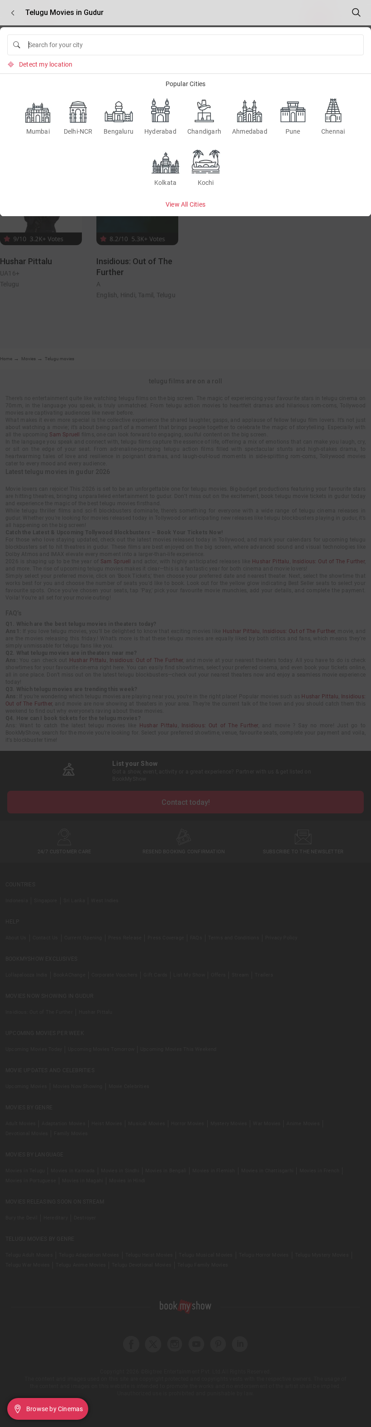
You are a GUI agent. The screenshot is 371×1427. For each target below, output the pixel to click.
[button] (12, 13)
